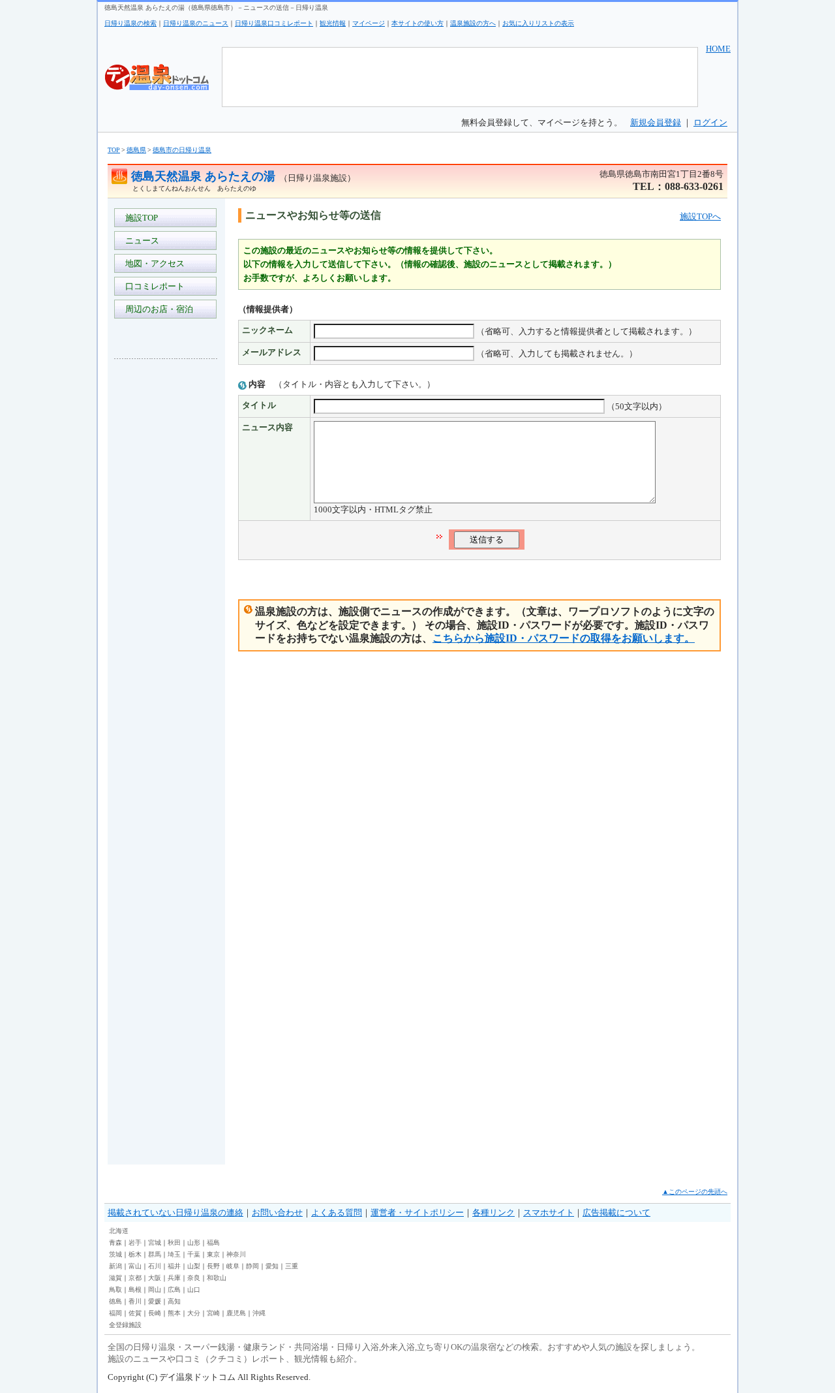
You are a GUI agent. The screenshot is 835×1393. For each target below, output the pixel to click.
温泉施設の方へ (473, 23)
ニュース (140, 240)
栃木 (135, 1254)
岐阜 (232, 1266)
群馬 (154, 1254)
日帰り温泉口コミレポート (274, 23)
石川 (154, 1266)
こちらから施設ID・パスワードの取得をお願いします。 (564, 638)
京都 (135, 1277)
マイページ (368, 23)
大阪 (154, 1277)
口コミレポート (153, 286)
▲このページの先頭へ (694, 1191)
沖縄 (259, 1313)
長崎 (154, 1313)
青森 (115, 1242)
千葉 (193, 1254)
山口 (193, 1289)
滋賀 (115, 1277)
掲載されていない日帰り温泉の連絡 (175, 1212)
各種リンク (493, 1212)
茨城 (115, 1254)
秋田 (174, 1242)
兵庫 (174, 1277)
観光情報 (333, 23)
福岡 (115, 1313)
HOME (718, 49)
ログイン (710, 122)
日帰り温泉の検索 (130, 23)
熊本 (174, 1313)
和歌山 (216, 1277)
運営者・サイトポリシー (417, 1212)
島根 (135, 1289)
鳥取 (115, 1289)
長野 (213, 1266)
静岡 (252, 1266)
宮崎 (213, 1313)
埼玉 (174, 1254)
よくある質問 (336, 1212)
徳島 (115, 1301)
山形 (193, 1242)
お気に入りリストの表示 (538, 23)
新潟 (115, 1266)
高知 (174, 1301)
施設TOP (139, 218)
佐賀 (135, 1313)
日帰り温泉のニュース (195, 23)
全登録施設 (125, 1324)
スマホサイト (548, 1212)
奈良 (193, 1277)
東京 (213, 1254)
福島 (213, 1242)
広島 (174, 1289)
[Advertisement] (166, 564)
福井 (174, 1266)
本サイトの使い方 (417, 23)
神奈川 (236, 1254)
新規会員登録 (655, 122)
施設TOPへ (700, 216)
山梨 (193, 1266)
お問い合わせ (277, 1212)
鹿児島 (236, 1313)
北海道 (119, 1230)
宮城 (154, 1242)
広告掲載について (616, 1212)
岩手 (135, 1242)
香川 (135, 1301)
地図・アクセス (153, 263)
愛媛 (154, 1301)
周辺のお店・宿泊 (157, 309)
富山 (135, 1266)
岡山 (154, 1289)
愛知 (272, 1266)
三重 (291, 1266)
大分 (193, 1313)
